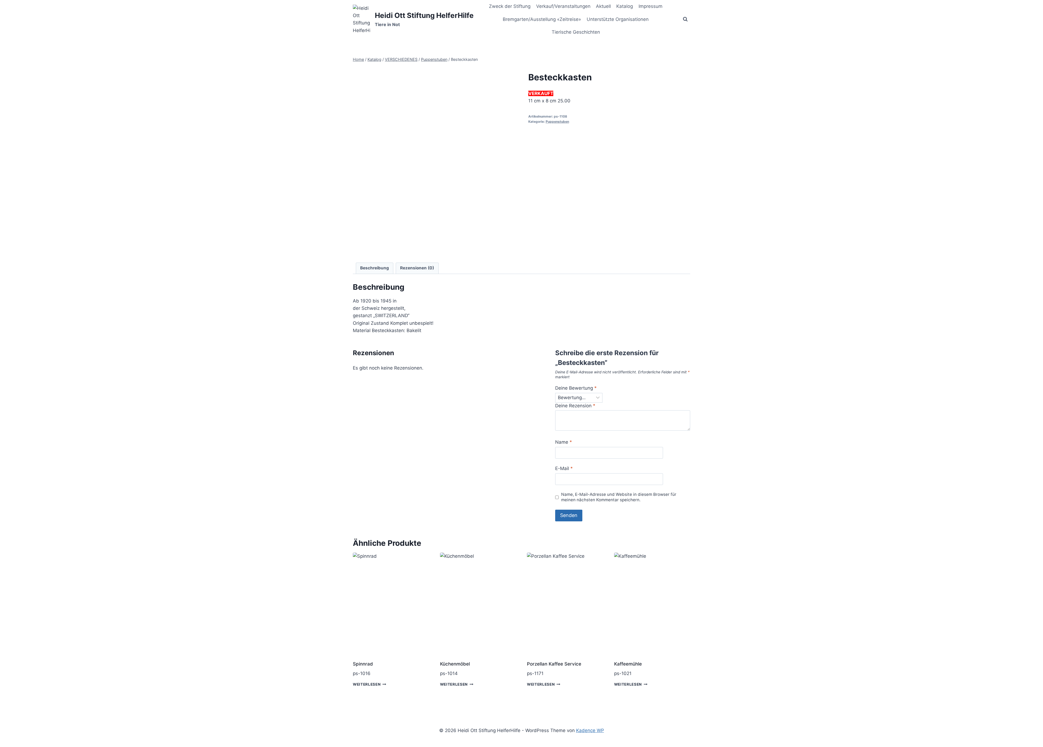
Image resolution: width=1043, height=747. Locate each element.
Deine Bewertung (576, 388)
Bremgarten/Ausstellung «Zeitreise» (542, 19)
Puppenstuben (557, 121)
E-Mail (564, 468)
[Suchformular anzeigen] (685, 19)
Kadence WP (590, 730)
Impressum (650, 6)
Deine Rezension (575, 405)
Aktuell (603, 6)
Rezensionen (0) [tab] (417, 267)
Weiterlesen (367, 684)
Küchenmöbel (455, 664)
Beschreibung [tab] (374, 267)
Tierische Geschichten (576, 32)
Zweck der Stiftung (509, 6)
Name (563, 442)
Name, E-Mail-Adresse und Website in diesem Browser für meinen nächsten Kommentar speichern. (618, 497)
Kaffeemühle (628, 664)
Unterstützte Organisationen (618, 19)
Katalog (624, 6)
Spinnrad (363, 664)
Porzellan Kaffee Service (554, 664)
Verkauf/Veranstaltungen (563, 6)
